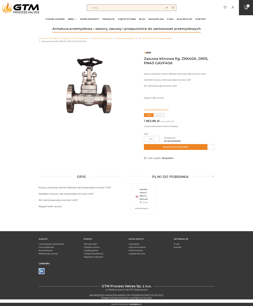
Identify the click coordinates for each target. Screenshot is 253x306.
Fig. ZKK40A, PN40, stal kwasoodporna (155, 38)
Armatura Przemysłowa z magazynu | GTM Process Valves (63, 38)
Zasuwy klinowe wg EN (102, 38)
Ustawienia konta (137, 253)
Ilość (146, 134)
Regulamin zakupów (93, 257)
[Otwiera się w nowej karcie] (42, 271)
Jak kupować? (90, 244)
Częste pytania (91, 250)
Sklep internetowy (125, 304)
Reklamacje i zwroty (48, 253)
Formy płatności (46, 247)
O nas (176, 244)
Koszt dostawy (45, 250)
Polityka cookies (91, 247)
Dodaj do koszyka (175, 147)
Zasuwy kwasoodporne (125, 38)
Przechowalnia (136, 250)
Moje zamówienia (137, 247)
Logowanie (134, 244)
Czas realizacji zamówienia (51, 244)
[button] (173, 7)
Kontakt (177, 247)
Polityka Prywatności (93, 253)
